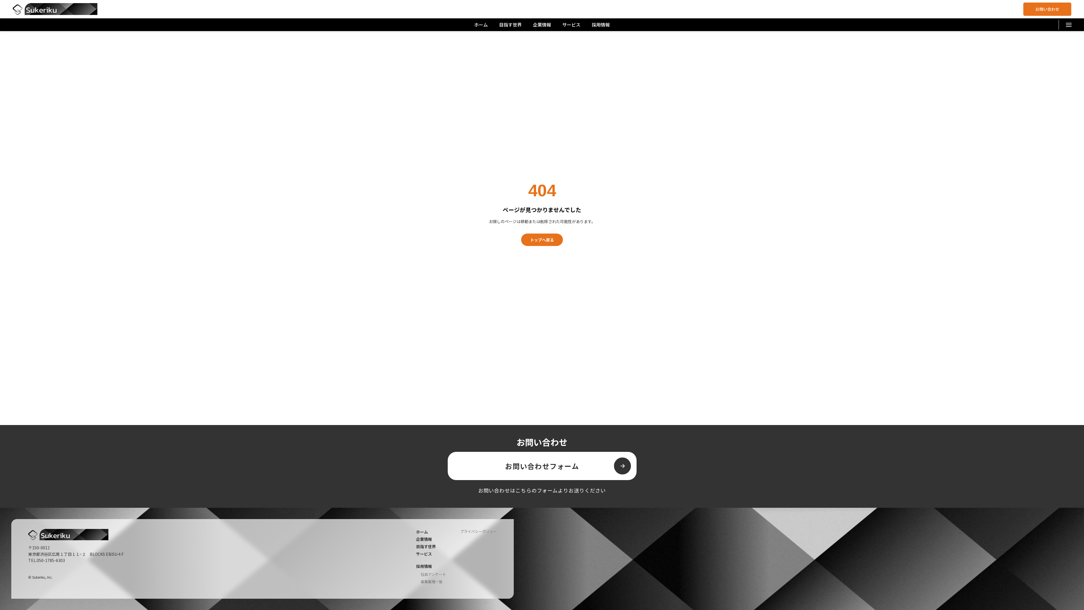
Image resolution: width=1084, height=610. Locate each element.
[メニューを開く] (1068, 25)
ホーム (481, 24)
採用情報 (601, 24)
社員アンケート (433, 574)
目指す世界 (510, 24)
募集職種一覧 (432, 581)
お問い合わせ (1047, 9)
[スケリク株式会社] (55, 9)
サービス (571, 24)
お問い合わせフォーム (542, 466)
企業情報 (542, 24)
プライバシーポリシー (478, 531)
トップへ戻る (542, 240)
